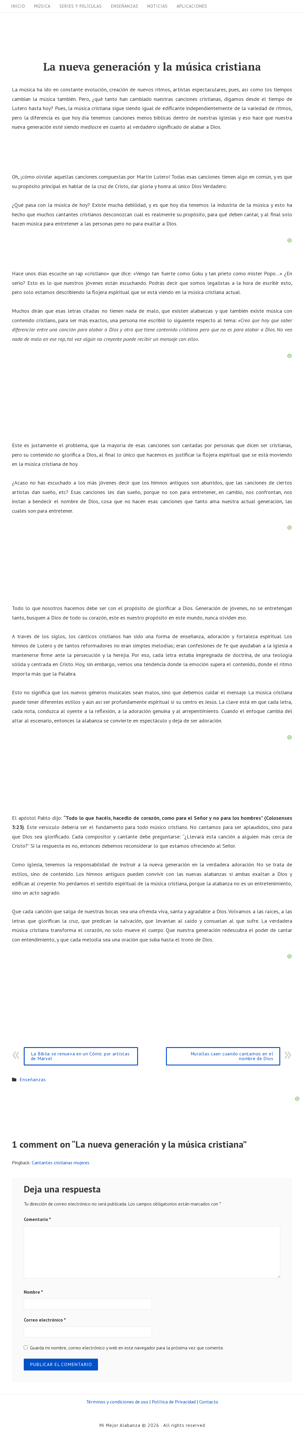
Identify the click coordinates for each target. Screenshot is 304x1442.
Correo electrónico (45, 1320)
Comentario (37, 1219)
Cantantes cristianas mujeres (60, 1162)
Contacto (208, 1401)
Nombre (33, 1292)
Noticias (157, 6)
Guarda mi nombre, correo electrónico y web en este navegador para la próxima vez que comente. (127, 1348)
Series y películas (80, 6)
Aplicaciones (192, 6)
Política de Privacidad (174, 1401)
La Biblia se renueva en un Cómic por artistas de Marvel (80, 1056)
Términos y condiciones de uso (117, 1401)
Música (42, 6)
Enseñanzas (124, 6)
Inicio (18, 6)
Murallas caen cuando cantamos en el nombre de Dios (232, 1056)
